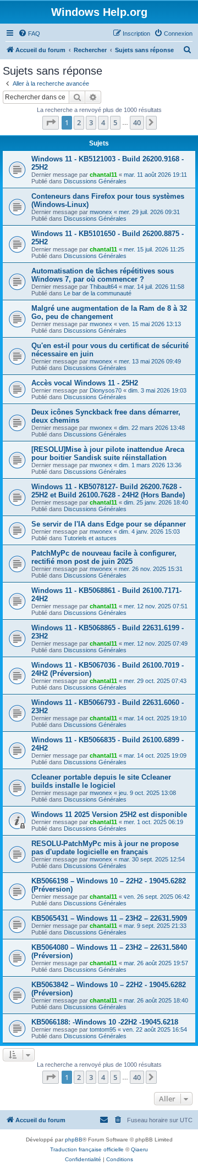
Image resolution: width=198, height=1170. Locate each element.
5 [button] (115, 122)
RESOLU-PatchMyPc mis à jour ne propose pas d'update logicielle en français (105, 847)
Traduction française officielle (87, 1149)
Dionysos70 (106, 390)
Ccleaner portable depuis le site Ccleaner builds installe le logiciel (101, 781)
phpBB (73, 1140)
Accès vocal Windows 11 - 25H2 (84, 383)
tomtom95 (103, 1029)
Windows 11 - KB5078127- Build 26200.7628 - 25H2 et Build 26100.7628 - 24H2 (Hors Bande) (108, 491)
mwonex (101, 212)
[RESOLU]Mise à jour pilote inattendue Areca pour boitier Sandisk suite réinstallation (107, 453)
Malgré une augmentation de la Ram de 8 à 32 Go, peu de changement (109, 312)
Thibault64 (103, 286)
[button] (50, 122)
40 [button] (137, 122)
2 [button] (79, 122)
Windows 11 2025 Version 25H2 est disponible (109, 814)
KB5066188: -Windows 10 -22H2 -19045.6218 (104, 1022)
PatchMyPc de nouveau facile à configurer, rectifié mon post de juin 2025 (104, 557)
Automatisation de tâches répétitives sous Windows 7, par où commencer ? (102, 275)
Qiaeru (139, 1149)
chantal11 (103, 174)
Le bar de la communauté (97, 293)
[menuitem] (29, 33)
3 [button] (91, 122)
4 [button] (103, 122)
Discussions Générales (95, 181)
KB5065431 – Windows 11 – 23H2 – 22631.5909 (109, 918)
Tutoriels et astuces (90, 538)
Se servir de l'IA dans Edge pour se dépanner (108, 524)
